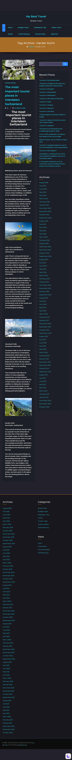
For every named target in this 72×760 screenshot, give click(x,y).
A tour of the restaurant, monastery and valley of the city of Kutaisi (52, 135)
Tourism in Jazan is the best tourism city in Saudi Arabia (52, 121)
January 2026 (44, 205)
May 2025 (42, 231)
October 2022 (44, 330)
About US (54, 34)
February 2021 (44, 394)
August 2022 (43, 336)
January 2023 (44, 320)
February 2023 (44, 317)
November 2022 (45, 327)
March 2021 (43, 391)
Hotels (10, 34)
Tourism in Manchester (47, 92)
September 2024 (45, 256)
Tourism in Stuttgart (46, 89)
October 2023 (44, 291)
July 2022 (42, 340)
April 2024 (42, 272)
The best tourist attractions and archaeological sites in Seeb (50, 130)
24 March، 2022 (20, 108)
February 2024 (44, 279)
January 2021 (43, 397)
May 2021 (42, 384)
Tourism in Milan (45, 102)
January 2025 (44, 243)
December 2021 (45, 362)
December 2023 (45, 285)
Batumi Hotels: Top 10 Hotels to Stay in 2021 (53, 141)
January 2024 (44, 282)
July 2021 (42, 378)
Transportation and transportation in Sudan (52, 116)
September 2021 (45, 372)
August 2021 (43, 375)
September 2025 (45, 218)
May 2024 (42, 269)
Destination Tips (40, 27)
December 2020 (45, 400)
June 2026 (43, 189)
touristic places (10, 83)
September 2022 (45, 333)
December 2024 (45, 247)
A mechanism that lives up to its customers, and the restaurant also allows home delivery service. (52, 164)
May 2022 (42, 346)
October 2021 (44, 368)
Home (10, 27)
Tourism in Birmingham (47, 150)
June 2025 (43, 227)
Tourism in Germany (46, 111)
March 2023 (43, 314)
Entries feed (42, 546)
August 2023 (43, 298)
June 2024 (43, 266)
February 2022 (44, 356)
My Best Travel (36, 16)
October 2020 (44, 407)
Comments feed (44, 549)
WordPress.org (43, 553)
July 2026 (42, 186)
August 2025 (43, 221)
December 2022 (45, 323)
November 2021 (45, 365)
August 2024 (43, 259)
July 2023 (42, 301)
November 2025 (45, 211)
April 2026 (42, 195)
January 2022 (44, 359)
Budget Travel (23, 27)
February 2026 (44, 202)
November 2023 (45, 288)
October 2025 (44, 214)
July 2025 (42, 224)
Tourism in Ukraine (46, 105)
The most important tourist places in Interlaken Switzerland (17, 95)
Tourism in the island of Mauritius (51, 98)
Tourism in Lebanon (46, 125)
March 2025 (43, 237)
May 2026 (42, 192)
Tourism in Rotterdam (47, 95)
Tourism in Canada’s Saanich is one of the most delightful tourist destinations (53, 146)
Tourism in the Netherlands (49, 80)
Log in (40, 543)
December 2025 (45, 208)
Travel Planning (24, 34)
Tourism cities (42, 521)
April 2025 (42, 234)
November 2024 (45, 250)
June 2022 (43, 343)
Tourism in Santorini (46, 108)
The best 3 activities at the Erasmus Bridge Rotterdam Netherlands (52, 85)
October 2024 (44, 253)
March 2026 (43, 198)
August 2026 (43, 182)
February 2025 (44, 240)
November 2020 (45, 404)
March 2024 (43, 275)
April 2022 (42, 349)
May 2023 (42, 307)
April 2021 (42, 388)
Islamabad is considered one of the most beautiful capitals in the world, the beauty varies (52, 156)
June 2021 (42, 381)
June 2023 (43, 304)
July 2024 (42, 263)
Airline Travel (56, 27)
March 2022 (43, 352)
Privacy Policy (40, 34)
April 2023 (42, 311)
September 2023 (45, 295)
